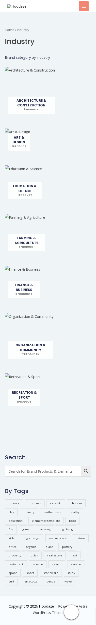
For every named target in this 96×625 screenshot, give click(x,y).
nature (80, 538)
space (13, 573)
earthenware (52, 512)
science (37, 564)
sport (30, 573)
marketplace (57, 538)
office (12, 547)
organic (31, 547)
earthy (75, 512)
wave (68, 581)
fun (11, 529)
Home (9, 30)
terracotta (30, 581)
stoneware (50, 573)
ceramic (55, 503)
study (71, 573)
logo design (32, 538)
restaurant (16, 564)
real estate (54, 555)
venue (51, 581)
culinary (28, 512)
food (72, 521)
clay (11, 512)
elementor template (46, 521)
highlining (66, 529)
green (26, 529)
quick (34, 555)
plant (49, 547)
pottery (67, 547)
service (76, 564)
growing (45, 529)
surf (11, 581)
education (16, 521)
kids (11, 538)
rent (74, 555)
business (35, 503)
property (15, 555)
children (76, 503)
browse (14, 503)
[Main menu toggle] (84, 6)
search (57, 564)
